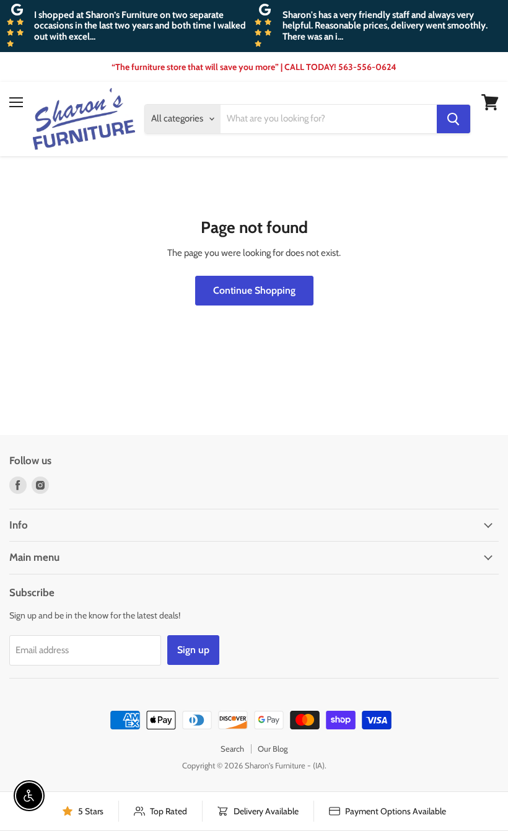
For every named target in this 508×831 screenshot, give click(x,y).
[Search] (453, 119)
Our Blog (272, 749)
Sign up (193, 650)
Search (232, 749)
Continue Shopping (254, 290)
